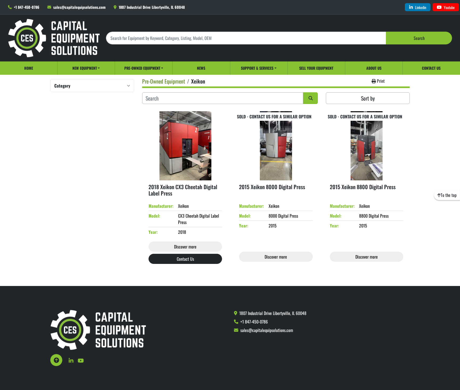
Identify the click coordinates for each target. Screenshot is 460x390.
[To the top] (56, 360)
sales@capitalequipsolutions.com (79, 7)
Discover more (185, 246)
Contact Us (431, 68)
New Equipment (84, 68)
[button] (86, 68)
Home (28, 68)
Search (419, 38)
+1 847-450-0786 (26, 7)
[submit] (310, 98)
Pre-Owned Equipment (142, 68)
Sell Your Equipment (316, 68)
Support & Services (257, 68)
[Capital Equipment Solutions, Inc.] (98, 329)
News (201, 68)
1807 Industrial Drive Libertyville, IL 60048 (152, 7)
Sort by (368, 98)
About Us (373, 68)
